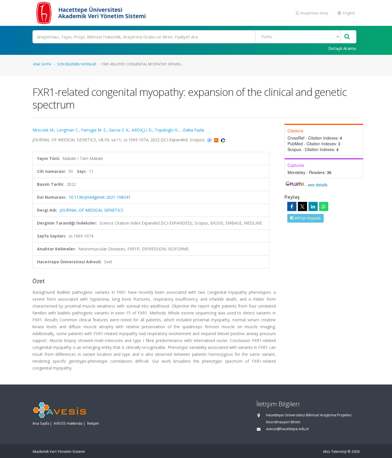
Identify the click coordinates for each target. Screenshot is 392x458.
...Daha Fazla (192, 130)
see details (317, 185)
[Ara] (347, 36)
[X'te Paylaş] (302, 206)
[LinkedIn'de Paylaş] (313, 206)
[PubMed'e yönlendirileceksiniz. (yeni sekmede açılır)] (210, 139)
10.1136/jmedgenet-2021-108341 (100, 197)
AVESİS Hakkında (68, 423)
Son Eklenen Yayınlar (76, 64)
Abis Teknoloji (335, 451)
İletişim (93, 423)
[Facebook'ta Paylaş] (291, 206)
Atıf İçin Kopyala (307, 218)
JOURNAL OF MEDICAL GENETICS (91, 210)
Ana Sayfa (42, 64)
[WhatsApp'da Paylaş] (323, 206)
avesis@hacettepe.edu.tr (287, 428)
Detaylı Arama (342, 48)
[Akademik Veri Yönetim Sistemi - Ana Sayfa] (44, 13)
